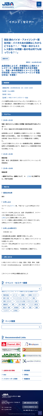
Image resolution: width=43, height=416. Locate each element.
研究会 (26, 374)
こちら (29, 176)
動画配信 (27, 379)
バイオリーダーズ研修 (10, 379)
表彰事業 (27, 370)
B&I (5, 374)
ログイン (13, 206)
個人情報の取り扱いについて (30, 410)
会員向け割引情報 (9, 370)
